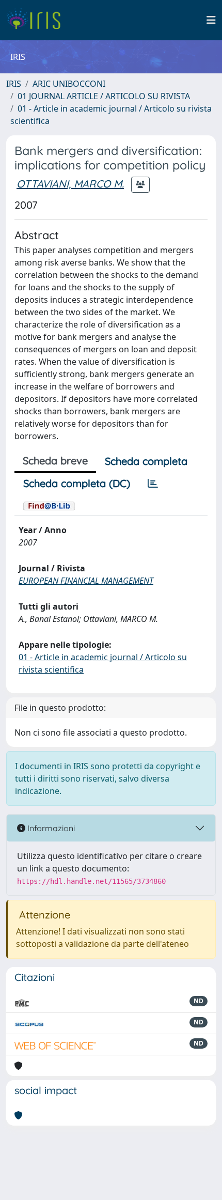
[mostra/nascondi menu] (211, 20)
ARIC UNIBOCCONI (69, 83)
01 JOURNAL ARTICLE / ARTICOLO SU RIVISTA (104, 96)
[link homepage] (37, 20)
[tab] (153, 483)
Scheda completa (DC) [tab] (76, 483)
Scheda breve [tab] (55, 460)
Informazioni (50, 828)
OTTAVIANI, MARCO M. (70, 183)
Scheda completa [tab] (146, 461)
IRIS (13, 83)
